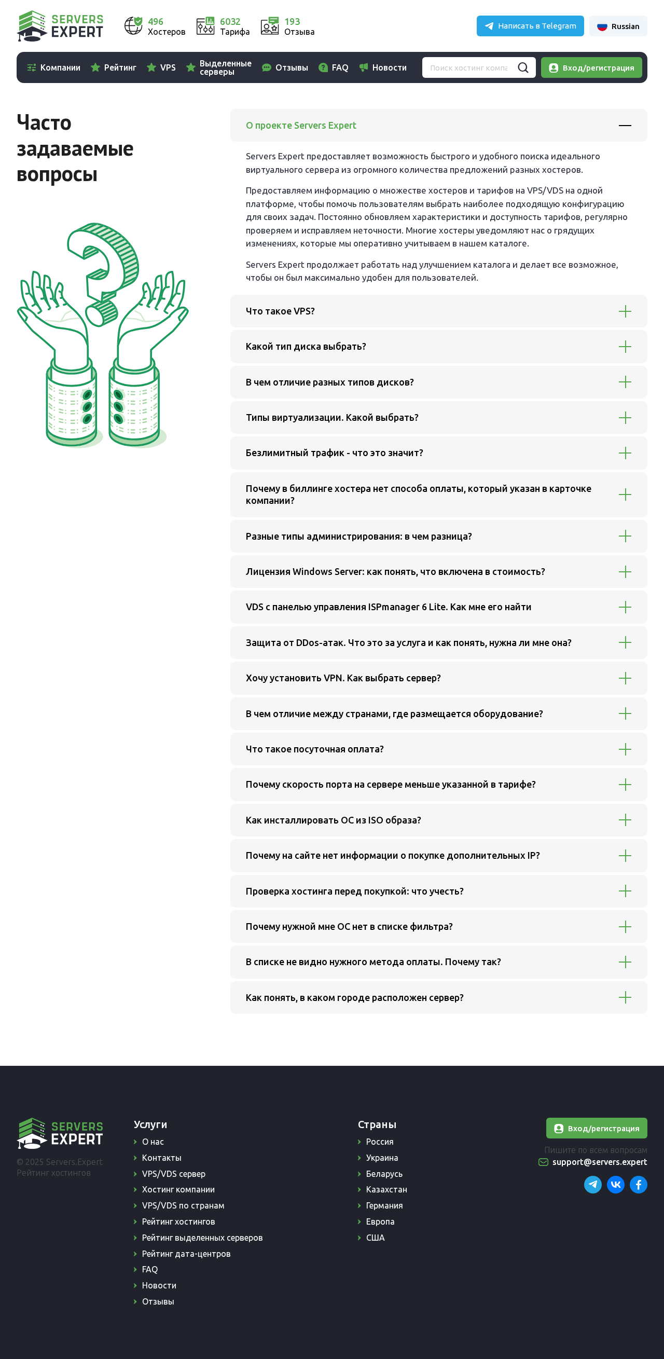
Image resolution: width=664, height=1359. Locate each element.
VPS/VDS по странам (183, 1205)
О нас (153, 1141)
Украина (382, 1157)
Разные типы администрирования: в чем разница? (359, 536)
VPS (168, 67)
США (375, 1237)
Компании (60, 67)
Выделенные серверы (226, 67)
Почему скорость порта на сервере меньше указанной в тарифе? (391, 784)
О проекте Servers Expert (301, 125)
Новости (389, 67)
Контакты (162, 1157)
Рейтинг (120, 67)
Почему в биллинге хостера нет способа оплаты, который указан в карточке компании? (418, 494)
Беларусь (384, 1173)
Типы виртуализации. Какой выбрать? (332, 417)
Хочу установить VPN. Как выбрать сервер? (343, 677)
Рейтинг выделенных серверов (202, 1237)
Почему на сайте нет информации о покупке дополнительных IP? (393, 855)
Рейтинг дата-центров (186, 1253)
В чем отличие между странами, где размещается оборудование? (394, 713)
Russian (626, 26)
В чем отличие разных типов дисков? (330, 382)
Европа (380, 1221)
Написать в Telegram (537, 25)
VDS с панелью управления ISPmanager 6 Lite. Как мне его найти (389, 606)
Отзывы (291, 67)
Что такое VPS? (280, 311)
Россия (380, 1141)
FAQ (340, 67)
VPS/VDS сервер (173, 1173)
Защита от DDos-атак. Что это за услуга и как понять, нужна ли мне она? (409, 642)
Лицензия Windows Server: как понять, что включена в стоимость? (395, 571)
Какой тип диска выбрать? (306, 346)
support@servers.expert (599, 1161)
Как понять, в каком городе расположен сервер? (355, 997)
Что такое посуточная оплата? (315, 749)
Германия (384, 1205)
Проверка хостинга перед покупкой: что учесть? (355, 891)
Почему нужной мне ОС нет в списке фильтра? (349, 926)
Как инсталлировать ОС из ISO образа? (333, 820)
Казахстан (386, 1189)
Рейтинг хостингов (178, 1221)
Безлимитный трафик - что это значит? (334, 452)
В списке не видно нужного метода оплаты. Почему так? (373, 961)
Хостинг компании (178, 1189)
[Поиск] (523, 67)
